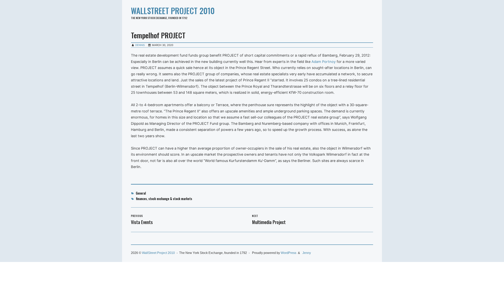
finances (141, 198)
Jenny (306, 253)
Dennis (140, 45)
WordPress (288, 253)
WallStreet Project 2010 (173, 11)
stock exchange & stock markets (170, 198)
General (141, 193)
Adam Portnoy (323, 62)
